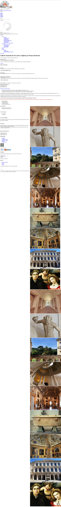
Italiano (1, 13)
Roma (3, 36)
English (1, 12)
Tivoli (3, 47)
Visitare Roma (6, 42)
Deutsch (1, 15)
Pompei (5, 50)
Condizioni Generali (5, 139)
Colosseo (5, 37)
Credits (3, 164)
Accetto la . (3, 156)
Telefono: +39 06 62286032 (4, 10)
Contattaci (9, 10)
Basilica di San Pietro (7, 44)
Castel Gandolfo (6, 45)
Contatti (3, 138)
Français (1, 14)
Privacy (3, 141)
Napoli (3, 49)
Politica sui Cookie (4, 140)
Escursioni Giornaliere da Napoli (8, 51)
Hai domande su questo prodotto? (5, 88)
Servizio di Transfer (5, 162)
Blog (3, 163)
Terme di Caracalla (6, 41)
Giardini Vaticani (6, 46)
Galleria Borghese (6, 39)
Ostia (3, 48)
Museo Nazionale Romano (7, 40)
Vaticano (3, 43)
